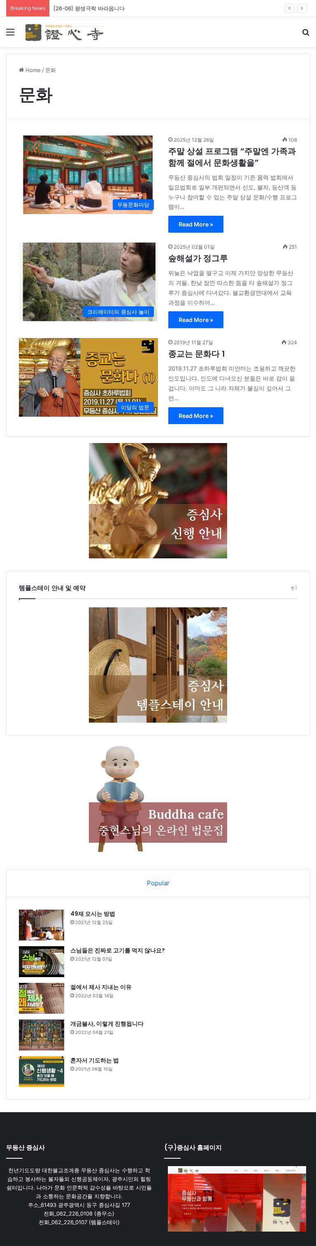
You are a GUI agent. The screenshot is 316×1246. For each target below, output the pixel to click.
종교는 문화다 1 (196, 353)
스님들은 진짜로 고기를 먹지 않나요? (117, 950)
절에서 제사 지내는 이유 (101, 987)
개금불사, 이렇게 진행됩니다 (107, 1024)
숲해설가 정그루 (198, 258)
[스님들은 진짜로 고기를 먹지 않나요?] (41, 961)
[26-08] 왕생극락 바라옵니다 (89, 8)
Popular (158, 883)
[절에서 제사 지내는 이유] (41, 998)
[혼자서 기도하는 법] (41, 1071)
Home (32, 70)
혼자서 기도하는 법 (94, 1060)
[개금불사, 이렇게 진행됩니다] (41, 1035)
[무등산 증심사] (64, 32)
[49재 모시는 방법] (41, 925)
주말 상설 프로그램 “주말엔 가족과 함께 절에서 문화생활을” (232, 156)
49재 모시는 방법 (92, 914)
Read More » (196, 224)
